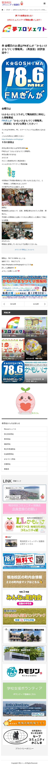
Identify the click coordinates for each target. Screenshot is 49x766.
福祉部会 (7, 444)
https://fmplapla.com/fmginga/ (12, 139)
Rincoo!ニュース (10, 429)
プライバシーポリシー (24, 749)
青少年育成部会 (9, 449)
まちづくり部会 (9, 459)
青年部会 (7, 439)
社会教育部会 (9, 454)
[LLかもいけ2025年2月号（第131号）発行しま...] (35, 367)
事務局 (6, 469)
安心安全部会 (9, 434)
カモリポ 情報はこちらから (24, 249)
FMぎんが (7, 120)
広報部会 (7, 464)
